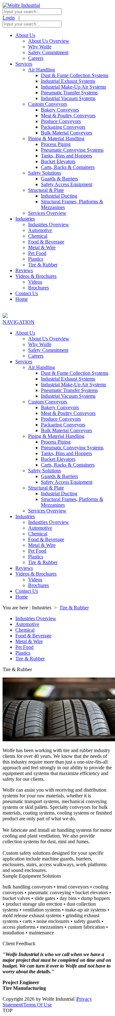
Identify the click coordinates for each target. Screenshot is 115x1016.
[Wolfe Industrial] (21, 5)
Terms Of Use (37, 1004)
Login (9, 17)
